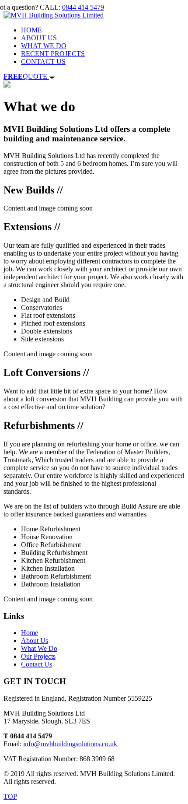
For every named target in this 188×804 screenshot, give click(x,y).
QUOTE (26, 76)
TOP (10, 796)
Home (29, 632)
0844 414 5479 (83, 7)
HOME (31, 30)
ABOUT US (39, 38)
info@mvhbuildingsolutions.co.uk (70, 744)
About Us (34, 640)
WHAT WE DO (43, 45)
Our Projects (38, 656)
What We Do (39, 648)
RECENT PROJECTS (53, 53)
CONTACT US (43, 61)
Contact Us (36, 664)
